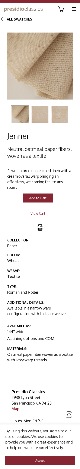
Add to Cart (38, 198)
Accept (40, 460)
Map (15, 408)
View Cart (38, 213)
